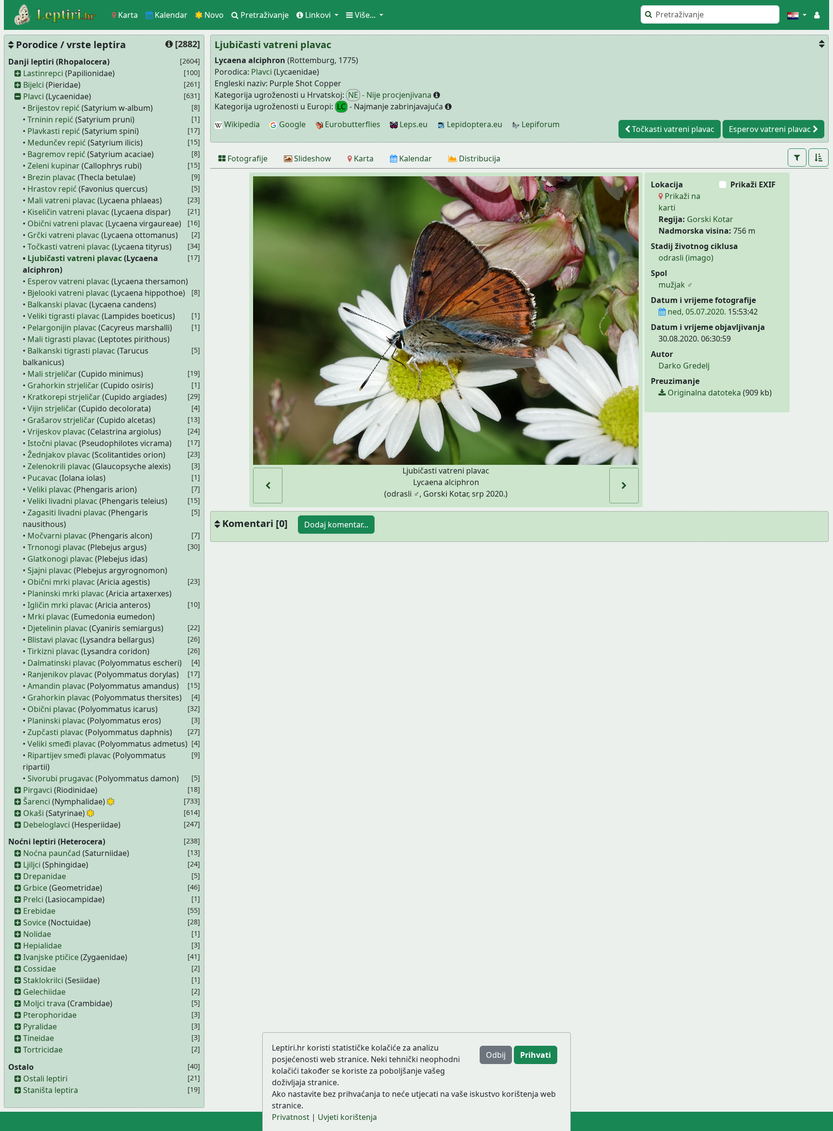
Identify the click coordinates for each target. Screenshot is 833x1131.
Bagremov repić (56, 154)
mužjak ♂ (675, 284)
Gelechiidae (44, 991)
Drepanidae (44, 876)
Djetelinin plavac (57, 628)
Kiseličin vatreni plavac (68, 212)
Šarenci (36, 801)
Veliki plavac (49, 489)
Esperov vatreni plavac (68, 281)
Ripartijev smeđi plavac (69, 755)
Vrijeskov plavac (56, 431)
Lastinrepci (43, 73)
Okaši (33, 813)
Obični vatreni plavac (65, 223)
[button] (796, 15)
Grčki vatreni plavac (63, 235)
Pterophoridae (50, 1015)
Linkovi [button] (318, 15)
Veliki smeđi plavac (61, 743)
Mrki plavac (48, 616)
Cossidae (39, 968)
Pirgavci (37, 790)
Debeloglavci (46, 824)
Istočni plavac (52, 443)
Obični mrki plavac (61, 582)
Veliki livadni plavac (62, 501)
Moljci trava (44, 1003)
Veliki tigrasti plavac (63, 316)
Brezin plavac (51, 177)
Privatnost (290, 1117)
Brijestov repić (53, 108)
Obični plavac (51, 709)
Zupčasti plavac (55, 732)
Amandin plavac (56, 686)
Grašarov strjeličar (61, 420)
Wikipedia (241, 124)
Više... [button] (365, 15)
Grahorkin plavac (58, 697)
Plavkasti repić (53, 131)
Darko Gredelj (684, 365)
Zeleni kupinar (53, 165)
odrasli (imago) (685, 257)
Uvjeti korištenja (347, 1117)
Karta (127, 15)
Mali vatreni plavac (61, 200)
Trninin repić (50, 119)
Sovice (34, 922)
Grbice (35, 887)
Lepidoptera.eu (473, 124)
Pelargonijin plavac (61, 327)
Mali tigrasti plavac (61, 339)
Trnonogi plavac (56, 547)
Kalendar (170, 15)
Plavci (33, 96)
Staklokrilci (43, 980)
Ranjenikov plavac (60, 674)
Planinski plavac (56, 720)
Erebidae (39, 911)
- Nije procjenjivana (390, 95)
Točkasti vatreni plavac (68, 246)
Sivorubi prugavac (60, 778)
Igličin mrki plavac (60, 605)
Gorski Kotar (710, 219)
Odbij (496, 1055)
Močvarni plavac (57, 535)
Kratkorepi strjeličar (63, 397)
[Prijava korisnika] (816, 15)
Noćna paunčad (52, 853)
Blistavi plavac (52, 639)
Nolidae (37, 934)
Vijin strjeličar (52, 408)
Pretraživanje (264, 15)
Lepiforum (540, 124)
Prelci (33, 899)
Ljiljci (31, 864)
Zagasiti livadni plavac (67, 512)
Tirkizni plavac (53, 651)
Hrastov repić (52, 189)
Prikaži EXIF (753, 184)
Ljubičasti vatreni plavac (74, 258)
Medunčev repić (56, 142)
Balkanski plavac (57, 304)
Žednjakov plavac (58, 454)
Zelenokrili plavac (59, 466)
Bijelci (33, 84)
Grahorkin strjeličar (63, 385)
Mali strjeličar (52, 373)
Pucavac (42, 478)
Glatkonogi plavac (60, 558)
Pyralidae (40, 1026)
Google (291, 124)
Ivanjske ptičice (51, 957)
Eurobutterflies (351, 124)
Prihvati (535, 1055)
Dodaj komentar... (336, 524)
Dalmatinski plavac (61, 663)
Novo (213, 15)
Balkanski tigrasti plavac (71, 350)
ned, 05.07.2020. (696, 311)
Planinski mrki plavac (65, 593)
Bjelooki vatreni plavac (68, 293)
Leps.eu (413, 124)
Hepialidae (42, 945)
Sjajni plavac (49, 570)
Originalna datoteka (703, 392)
